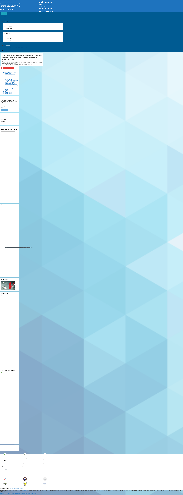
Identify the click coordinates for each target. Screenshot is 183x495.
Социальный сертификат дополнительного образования (15, 47)
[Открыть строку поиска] (3, 51)
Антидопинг (5, 91)
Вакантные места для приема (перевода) (11, 85)
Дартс (7, 35)
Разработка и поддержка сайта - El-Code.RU (16, 488)
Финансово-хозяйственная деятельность (11, 84)
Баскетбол (8, 33)
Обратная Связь (7, 45)
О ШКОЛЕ (5, 21)
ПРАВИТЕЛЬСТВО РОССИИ (9, 247)
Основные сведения (8, 73)
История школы (9, 23)
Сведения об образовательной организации (9, 72)
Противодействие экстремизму (8, 92)
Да (2, 104)
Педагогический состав (8, 79)
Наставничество (5, 90)
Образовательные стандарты (9, 77)
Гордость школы (9, 26)
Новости (5, 19)
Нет (2, 107)
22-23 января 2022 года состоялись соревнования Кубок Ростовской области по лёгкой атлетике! (18, 64)
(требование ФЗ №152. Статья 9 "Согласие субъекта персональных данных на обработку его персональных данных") (18, 493)
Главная (5, 16)
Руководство (7, 78)
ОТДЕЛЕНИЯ (6, 31)
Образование (7, 76)
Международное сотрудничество (10, 87)
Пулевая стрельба (9, 40)
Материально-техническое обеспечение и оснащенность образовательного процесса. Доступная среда (11, 81)
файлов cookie (24, 490)
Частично (3, 106)
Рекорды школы (9, 28)
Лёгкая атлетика (9, 38)
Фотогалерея (6, 43)
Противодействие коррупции (7, 93)
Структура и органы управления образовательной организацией (10, 75)
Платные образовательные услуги (10, 83)
